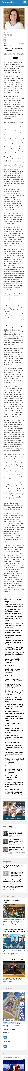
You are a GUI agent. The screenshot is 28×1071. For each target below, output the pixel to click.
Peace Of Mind (9, 666)
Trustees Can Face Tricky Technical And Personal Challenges (12, 661)
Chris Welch (12, 835)
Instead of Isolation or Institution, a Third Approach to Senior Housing (14, 737)
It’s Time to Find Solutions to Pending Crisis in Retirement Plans (13, 747)
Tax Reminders (9, 676)
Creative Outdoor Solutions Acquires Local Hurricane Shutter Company (12, 880)
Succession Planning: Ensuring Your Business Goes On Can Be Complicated (14, 706)
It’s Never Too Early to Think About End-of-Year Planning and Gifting (14, 718)
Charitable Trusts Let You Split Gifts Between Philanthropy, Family (14, 642)
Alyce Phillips (21, 53)
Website (5, 29)
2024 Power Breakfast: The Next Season (11, 1057)
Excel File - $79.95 (6, 1041)
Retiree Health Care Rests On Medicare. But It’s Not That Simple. (13, 618)
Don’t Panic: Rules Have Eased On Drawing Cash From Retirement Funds (14, 654)
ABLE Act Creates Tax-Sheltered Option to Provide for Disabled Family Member (14, 761)
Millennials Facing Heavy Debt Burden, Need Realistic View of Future (14, 784)
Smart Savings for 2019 (12, 789)
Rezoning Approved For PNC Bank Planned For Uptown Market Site (17, 873)
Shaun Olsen (12, 844)
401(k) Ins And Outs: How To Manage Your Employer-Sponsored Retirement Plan (13, 611)
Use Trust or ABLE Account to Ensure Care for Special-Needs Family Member (14, 771)
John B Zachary (12, 852)
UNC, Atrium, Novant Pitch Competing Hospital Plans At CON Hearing (13, 887)
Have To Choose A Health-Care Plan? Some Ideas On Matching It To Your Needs (14, 625)
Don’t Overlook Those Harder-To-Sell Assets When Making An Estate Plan (14, 693)
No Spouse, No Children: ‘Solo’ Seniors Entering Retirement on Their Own (14, 730)
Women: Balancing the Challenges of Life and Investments (11, 777)
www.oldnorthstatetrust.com (12, 589)
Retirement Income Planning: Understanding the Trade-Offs (17, 849)
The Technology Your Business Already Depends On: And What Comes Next (16, 841)
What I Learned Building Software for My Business (16, 832)
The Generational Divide (12, 742)
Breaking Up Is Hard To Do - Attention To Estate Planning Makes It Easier (13, 671)
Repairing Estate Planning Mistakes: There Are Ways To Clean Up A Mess (13, 686)
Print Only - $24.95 (7, 1032)
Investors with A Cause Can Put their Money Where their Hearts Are (14, 754)
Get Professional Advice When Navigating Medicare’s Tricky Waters (14, 699)
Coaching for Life (10, 766)
